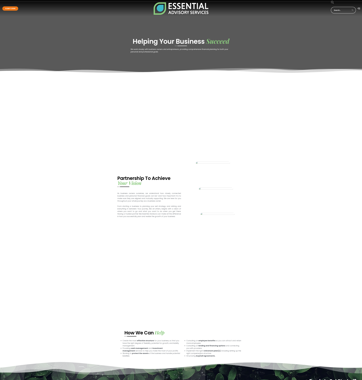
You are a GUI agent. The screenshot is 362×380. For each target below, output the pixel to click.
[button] (332, 2)
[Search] (352, 10)
